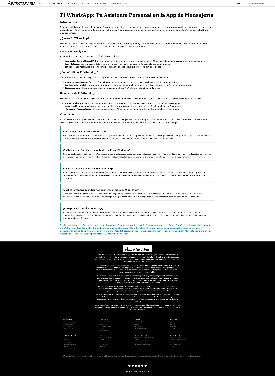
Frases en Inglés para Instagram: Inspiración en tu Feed (101, 233)
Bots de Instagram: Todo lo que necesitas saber (138, 231)
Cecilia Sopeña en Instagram (183, 225)
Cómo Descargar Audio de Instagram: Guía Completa (119, 228)
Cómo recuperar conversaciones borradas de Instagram (174, 228)
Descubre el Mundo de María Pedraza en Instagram (142, 225)
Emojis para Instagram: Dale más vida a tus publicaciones (88, 225)
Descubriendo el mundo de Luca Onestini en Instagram (86, 231)
